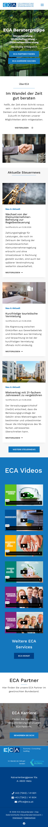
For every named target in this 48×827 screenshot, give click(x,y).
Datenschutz (29, 818)
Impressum (18, 818)
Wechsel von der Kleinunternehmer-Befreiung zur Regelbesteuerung (18, 218)
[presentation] (24, 193)
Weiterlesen (13, 272)
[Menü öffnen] (42, 4)
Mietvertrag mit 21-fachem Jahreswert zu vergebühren (23, 394)
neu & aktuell (12, 209)
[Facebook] (24, 823)
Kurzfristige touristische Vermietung (21, 315)
